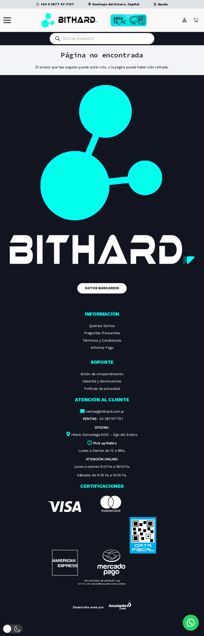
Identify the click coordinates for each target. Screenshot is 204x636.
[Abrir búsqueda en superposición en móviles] (102, 38)
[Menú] (7, 20)
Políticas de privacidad (102, 389)
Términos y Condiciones (102, 340)
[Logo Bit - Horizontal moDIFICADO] (69, 20)
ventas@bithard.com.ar (105, 412)
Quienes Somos (102, 326)
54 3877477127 (111, 419)
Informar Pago (102, 348)
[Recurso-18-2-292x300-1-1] (86, 536)
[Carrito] (196, 20)
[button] (13, 628)
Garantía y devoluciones (102, 381)
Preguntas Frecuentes (102, 333)
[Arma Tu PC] (137, 20)
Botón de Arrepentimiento (102, 374)
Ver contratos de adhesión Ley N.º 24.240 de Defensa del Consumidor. (102, 582)
